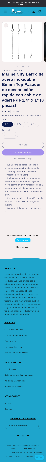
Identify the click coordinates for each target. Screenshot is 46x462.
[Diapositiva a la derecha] (28, 66)
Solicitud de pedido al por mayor (19, 375)
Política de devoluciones (15, 335)
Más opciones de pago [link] (23, 159)
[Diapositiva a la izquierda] (17, 66)
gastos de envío (10, 115)
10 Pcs (34, 125)
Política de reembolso (27, 448)
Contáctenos (10, 369)
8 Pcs (21, 125)
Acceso (7, 403)
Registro (8, 409)
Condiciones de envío (14, 330)
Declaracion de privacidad (16, 353)
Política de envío (14, 456)
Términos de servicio (14, 347)
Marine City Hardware (21, 445)
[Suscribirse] (38, 426)
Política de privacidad (15, 452)
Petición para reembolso (15, 381)
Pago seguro (10, 341)
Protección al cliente (13, 387)
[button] (5, 11)
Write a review (23, 240)
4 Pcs (9, 125)
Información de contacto (32, 456)
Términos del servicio (34, 452)
